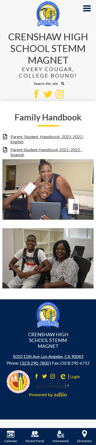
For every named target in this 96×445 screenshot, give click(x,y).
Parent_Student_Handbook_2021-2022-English (47, 139)
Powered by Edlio (48, 394)
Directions (84, 441)
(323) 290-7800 (34, 362)
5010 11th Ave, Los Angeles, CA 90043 (48, 356)
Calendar (10, 441)
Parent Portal (35, 441)
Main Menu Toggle (87, 8)
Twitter (48, 94)
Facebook (36, 94)
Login (69, 376)
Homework (61, 441)
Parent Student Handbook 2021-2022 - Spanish (46, 152)
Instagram (59, 94)
